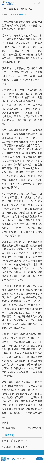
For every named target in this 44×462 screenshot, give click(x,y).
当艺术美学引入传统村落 (15, 446)
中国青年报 (22, 15)
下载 (39, 458)
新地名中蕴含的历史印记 (15, 440)
